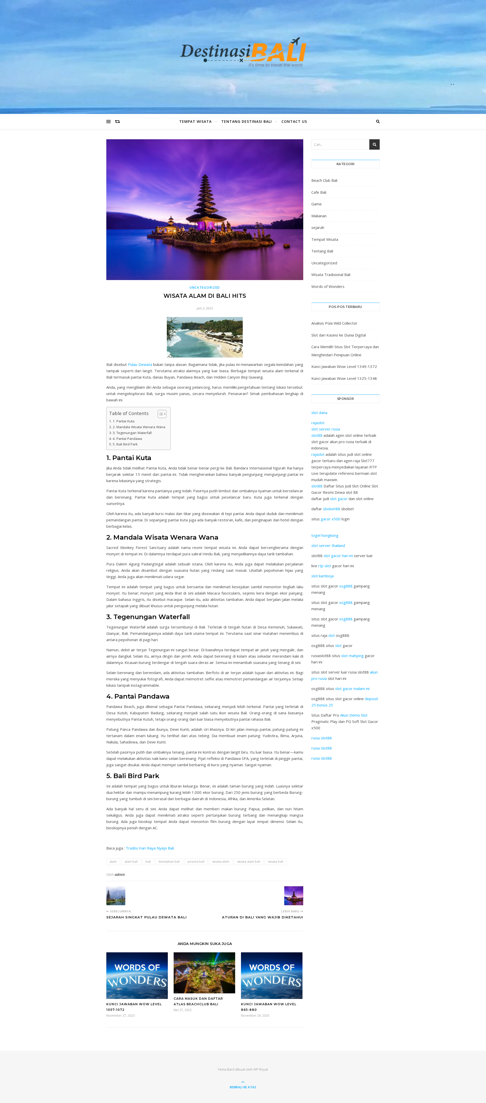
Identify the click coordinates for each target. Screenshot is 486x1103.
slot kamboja (322, 575)
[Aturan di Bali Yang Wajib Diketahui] (293, 895)
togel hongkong (324, 535)
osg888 (346, 585)
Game (316, 203)
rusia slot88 (321, 737)
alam (113, 861)
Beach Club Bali (324, 180)
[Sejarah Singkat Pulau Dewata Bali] (115, 895)
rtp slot (324, 565)
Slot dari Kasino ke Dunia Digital (338, 335)
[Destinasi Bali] (243, 56)
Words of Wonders (328, 286)
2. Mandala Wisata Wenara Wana (139, 427)
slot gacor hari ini (338, 555)
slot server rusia (325, 428)
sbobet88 (331, 508)
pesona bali (196, 861)
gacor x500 (330, 518)
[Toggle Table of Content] (159, 414)
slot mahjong (352, 655)
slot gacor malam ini (352, 688)
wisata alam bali (248, 861)
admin (120, 874)
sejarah (317, 227)
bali (148, 861)
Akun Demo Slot (354, 715)
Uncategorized (205, 287)
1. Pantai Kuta (123, 421)
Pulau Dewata (139, 364)
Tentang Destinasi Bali (246, 121)
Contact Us (294, 121)
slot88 (316, 435)
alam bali (131, 861)
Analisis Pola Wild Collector (334, 323)
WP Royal (260, 1069)
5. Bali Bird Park (125, 444)
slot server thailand (328, 545)
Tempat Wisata (195, 121)
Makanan (319, 215)
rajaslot (318, 422)
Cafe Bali (318, 192)
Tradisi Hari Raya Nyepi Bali (150, 848)
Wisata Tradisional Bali (330, 274)
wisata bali (275, 861)
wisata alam (220, 861)
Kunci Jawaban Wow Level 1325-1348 (344, 378)
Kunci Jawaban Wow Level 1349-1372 (344, 366)
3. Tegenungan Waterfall (132, 432)
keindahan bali (169, 861)
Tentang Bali (322, 250)
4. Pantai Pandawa (127, 438)
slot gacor (339, 498)
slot (331, 635)
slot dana (319, 412)
